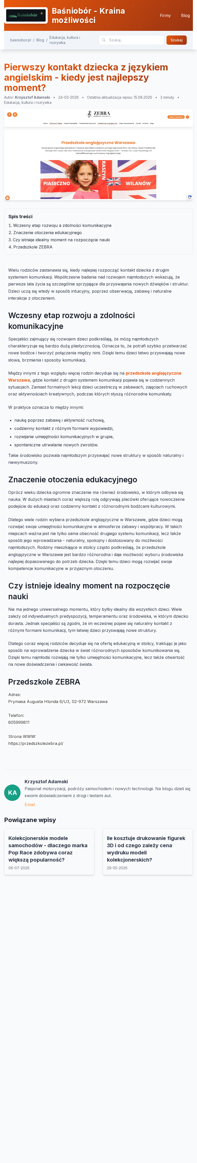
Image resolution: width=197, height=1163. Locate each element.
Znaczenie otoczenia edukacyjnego (47, 232)
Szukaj (177, 40)
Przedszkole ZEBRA (33, 247)
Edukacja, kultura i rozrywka (65, 40)
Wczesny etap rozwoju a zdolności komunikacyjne (62, 225)
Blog (185, 15)
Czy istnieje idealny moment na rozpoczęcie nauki (61, 239)
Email (30, 804)
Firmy (165, 15)
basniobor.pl (20, 40)
